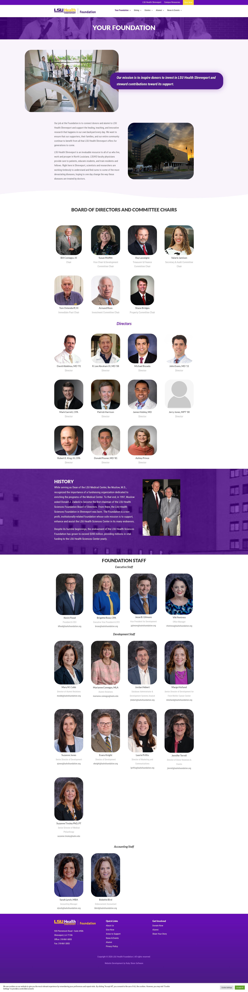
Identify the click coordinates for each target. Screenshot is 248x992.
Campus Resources (172, 2)
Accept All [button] (239, 988)
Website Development (114, 963)
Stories (147, 10)
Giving (136, 10)
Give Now (188, 2)
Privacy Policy (112, 946)
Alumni (159, 10)
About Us (110, 925)
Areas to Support (113, 934)
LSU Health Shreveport (151, 2)
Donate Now (157, 925)
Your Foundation (122, 10)
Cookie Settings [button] (227, 988)
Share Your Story (159, 934)
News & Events (173, 10)
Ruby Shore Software (134, 963)
